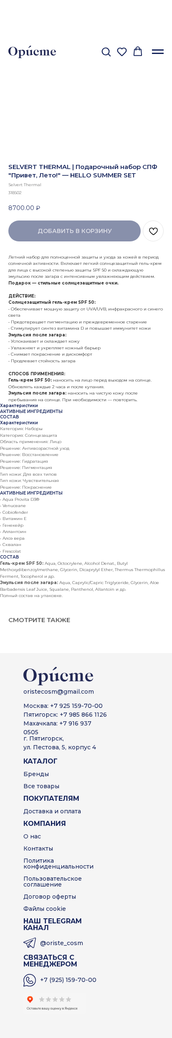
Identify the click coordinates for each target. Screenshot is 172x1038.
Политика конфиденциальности (58, 863)
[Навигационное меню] (158, 51)
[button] (106, 51)
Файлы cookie (44, 908)
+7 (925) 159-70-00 (68, 980)
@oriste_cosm (61, 943)
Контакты (38, 848)
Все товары (41, 786)
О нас (32, 836)
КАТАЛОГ (40, 761)
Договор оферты (49, 896)
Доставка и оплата (52, 811)
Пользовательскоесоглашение (52, 881)
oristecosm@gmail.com (58, 691)
